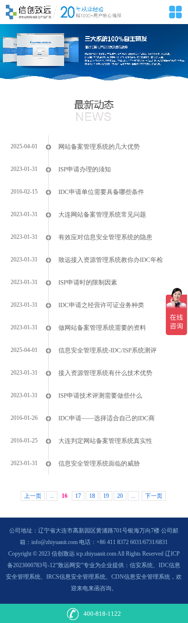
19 (106, 496)
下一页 (153, 496)
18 (92, 496)
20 (120, 496)
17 (78, 496)
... (52, 496)
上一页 (32, 496)
